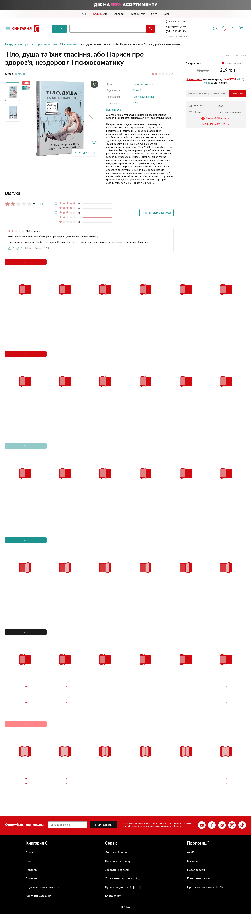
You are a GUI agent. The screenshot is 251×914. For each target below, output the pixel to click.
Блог (29, 861)
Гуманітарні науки (48, 44)
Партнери (32, 869)
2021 (135, 103)
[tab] (89, 193)
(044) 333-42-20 (176, 31)
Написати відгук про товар (156, 212)
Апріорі (137, 90)
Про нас (31, 852)
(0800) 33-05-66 (176, 21)
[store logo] (26, 28)
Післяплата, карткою (230, 112)
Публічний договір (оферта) (123, 887)
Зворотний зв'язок (117, 869)
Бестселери (194, 861)
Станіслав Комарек (143, 84)
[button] (91, 119)
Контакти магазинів (38, 895)
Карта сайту (113, 895)
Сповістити (237, 94)
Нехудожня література (19, 44)
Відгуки (20, 73)
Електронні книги (198, 878)
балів (207, 82)
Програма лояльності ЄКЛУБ (206, 887)
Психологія (69, 44)
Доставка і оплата (117, 852)
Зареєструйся (194, 79)
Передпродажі (196, 869)
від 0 (221, 105)
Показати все (113, 109)
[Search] (150, 29)
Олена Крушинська (143, 96)
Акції (190, 852)
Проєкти (31, 878)
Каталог (59, 28)
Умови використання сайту (122, 878)
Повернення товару (117, 861)
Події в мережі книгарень (42, 887)
